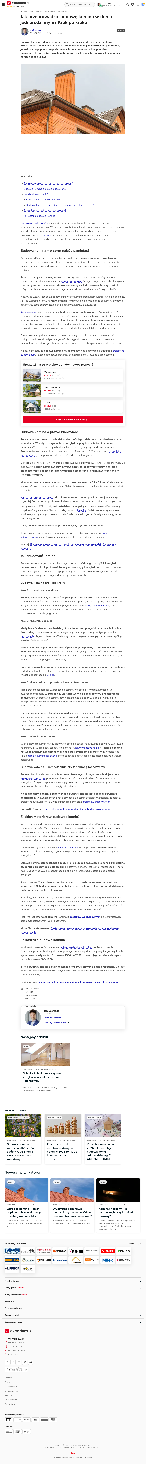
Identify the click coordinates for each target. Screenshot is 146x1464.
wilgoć (50, 675)
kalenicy (81, 510)
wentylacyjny (44, 235)
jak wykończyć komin (87, 747)
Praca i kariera (11, 1399)
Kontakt (8, 1377)
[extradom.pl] (18, 3)
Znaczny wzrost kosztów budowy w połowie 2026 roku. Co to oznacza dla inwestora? (62, 1151)
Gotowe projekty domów (34, 223)
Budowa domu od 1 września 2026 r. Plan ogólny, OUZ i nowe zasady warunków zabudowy (21, 1151)
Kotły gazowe (28, 312)
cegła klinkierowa (68, 847)
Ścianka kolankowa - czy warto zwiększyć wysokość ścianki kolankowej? (43, 1077)
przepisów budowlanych (96, 801)
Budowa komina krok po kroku (43, 199)
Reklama (8, 1395)
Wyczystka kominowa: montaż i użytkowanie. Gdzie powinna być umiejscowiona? (72, 1212)
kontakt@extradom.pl (53, 1017)
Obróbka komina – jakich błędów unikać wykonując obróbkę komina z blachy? (24, 1212)
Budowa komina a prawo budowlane (45, 189)
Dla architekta (11, 1386)
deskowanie (27, 636)
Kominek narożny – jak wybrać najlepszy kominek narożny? (116, 1212)
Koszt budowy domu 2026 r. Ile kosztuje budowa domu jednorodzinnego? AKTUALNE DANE (100, 1151)
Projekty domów (12, 1281)
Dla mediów (10, 1404)
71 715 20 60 (108, 3)
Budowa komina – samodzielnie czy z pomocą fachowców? (60, 205)
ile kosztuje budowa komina (76, 947)
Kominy (32, 11)
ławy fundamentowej (97, 605)
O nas (7, 1382)
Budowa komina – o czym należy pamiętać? (48, 183)
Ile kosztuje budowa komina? (40, 216)
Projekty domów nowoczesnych (73, 419)
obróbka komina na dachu (42, 755)
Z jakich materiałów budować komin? (45, 210)
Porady (26, 11)
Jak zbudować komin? (36, 194)
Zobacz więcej (132, 1244)
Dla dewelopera (11, 1391)
